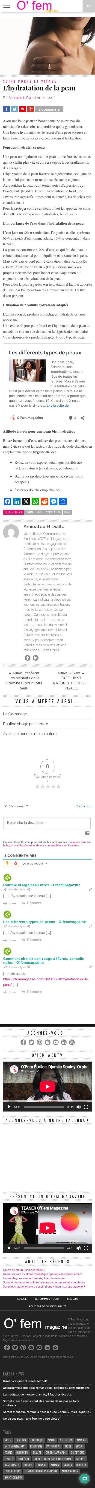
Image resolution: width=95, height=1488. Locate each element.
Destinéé (21, 1440)
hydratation (53, 512)
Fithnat (42, 1465)
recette (81, 1465)
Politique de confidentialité (47, 1306)
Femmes (9, 1459)
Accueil (22, 1299)
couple (80, 1459)
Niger (8, 1440)
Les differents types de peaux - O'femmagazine (44, 922)
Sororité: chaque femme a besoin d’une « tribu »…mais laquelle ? (44, 1286)
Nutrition (66, 1440)
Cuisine (28, 1465)
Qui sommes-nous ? (47, 1299)
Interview (22, 1452)
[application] (47, 1087)
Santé (52, 1440)
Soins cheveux (13, 1477)
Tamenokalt (12, 1465)
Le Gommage (15, 714)
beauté (37, 1452)
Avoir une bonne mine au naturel (30, 734)
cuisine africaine (56, 1452)
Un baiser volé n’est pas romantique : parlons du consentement (42, 1274)
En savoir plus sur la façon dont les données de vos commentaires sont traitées (47, 844)
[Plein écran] (86, 1107)
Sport (80, 1446)
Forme (8, 1452)
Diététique (77, 1452)
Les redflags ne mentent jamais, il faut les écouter (34, 1278)
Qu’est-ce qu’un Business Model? (24, 1270)
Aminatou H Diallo (21, 98)
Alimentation (70, 1471)
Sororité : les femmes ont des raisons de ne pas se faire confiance (44, 1282)
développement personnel (41, 1471)
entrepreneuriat (15, 1446)
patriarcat (53, 1446)
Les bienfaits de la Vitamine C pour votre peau (23, 683)
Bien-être (23, 1459)
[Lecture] (9, 1107)
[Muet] (78, 1107)
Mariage (82, 1440)
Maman (55, 1465)
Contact (72, 1299)
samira (67, 1465)
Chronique (37, 1440)
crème (29, 512)
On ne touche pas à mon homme (53, 1459)
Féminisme (36, 1446)
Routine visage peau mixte (25, 724)
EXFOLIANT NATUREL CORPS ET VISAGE (71, 683)
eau (39, 512)
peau (67, 512)
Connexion (83, 806)
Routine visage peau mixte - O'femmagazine (41, 885)
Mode (68, 1446)
